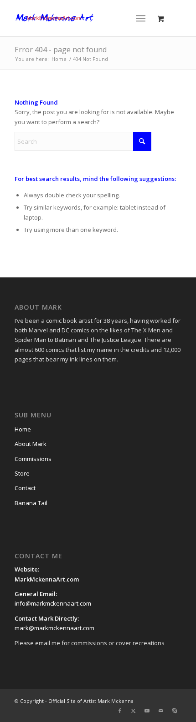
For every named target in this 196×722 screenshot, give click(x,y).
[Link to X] (133, 710)
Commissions (33, 459)
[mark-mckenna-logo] (81, 18)
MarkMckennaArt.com (47, 579)
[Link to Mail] (161, 710)
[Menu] (140, 18)
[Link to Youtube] (147, 710)
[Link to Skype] (174, 710)
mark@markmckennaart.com (54, 628)
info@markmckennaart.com (53, 603)
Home (23, 429)
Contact (25, 488)
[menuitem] (142, 18)
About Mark (30, 444)
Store (22, 473)
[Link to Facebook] (120, 710)
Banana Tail (31, 503)
